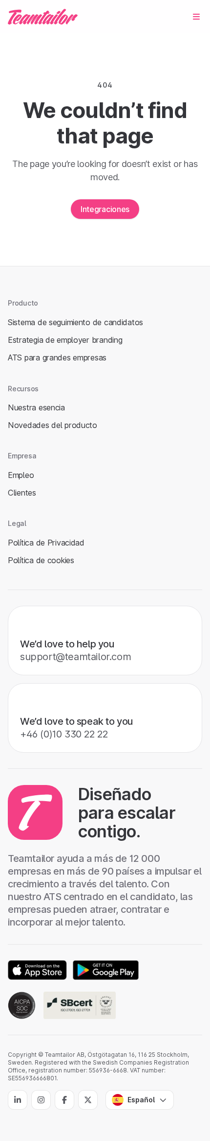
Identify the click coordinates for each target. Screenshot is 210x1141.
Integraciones (105, 209)
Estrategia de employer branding (65, 340)
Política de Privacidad (46, 542)
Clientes (22, 493)
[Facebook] (64, 1100)
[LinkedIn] (17, 1100)
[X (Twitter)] (88, 1100)
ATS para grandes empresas (57, 357)
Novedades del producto (52, 425)
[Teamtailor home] (43, 16)
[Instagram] (41, 1100)
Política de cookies (41, 560)
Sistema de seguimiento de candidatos (75, 322)
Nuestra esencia (36, 407)
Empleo (21, 475)
